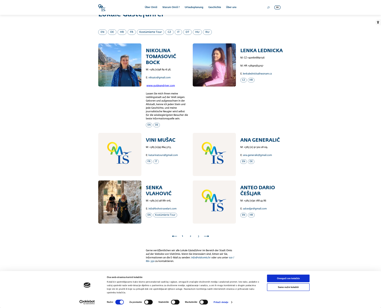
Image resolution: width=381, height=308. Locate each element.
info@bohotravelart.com (163, 209)
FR (131, 32)
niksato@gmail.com (160, 78)
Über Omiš (151, 7)
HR (122, 32)
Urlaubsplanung (194, 7)
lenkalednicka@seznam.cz (257, 74)
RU (207, 32)
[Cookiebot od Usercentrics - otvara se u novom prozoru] (87, 302)
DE (112, 32)
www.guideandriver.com (160, 86)
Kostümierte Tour (150, 32)
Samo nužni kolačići (288, 287)
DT (187, 32)
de (277, 7)
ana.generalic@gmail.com (257, 155)
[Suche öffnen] (268, 7)
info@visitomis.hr (201, 258)
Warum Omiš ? (171, 7)
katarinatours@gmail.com (163, 155)
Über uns (231, 7)
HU (197, 32)
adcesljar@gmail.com (255, 209)
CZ (169, 32)
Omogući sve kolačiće (288, 278)
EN (102, 32)
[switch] (148, 302)
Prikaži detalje (221, 302)
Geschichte (214, 7)
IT (178, 32)
